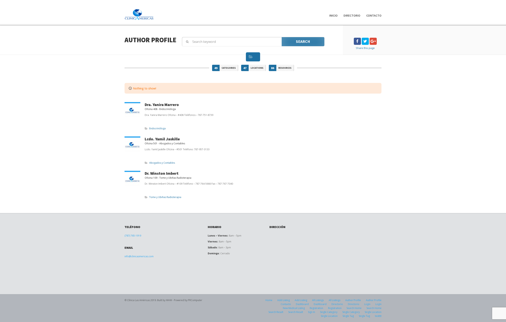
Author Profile (353, 300)
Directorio (352, 15)
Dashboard (302, 304)
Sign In (311, 312)
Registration (316, 308)
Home (268, 300)
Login (367, 304)
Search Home (354, 308)
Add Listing (283, 300)
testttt (378, 316)
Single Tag (348, 316)
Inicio (333, 15)
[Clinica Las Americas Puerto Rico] (139, 14)
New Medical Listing (294, 308)
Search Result (275, 312)
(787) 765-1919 (133, 235)
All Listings (318, 300)
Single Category (328, 312)
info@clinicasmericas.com (139, 256)
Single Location (373, 312)
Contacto (373, 15)
